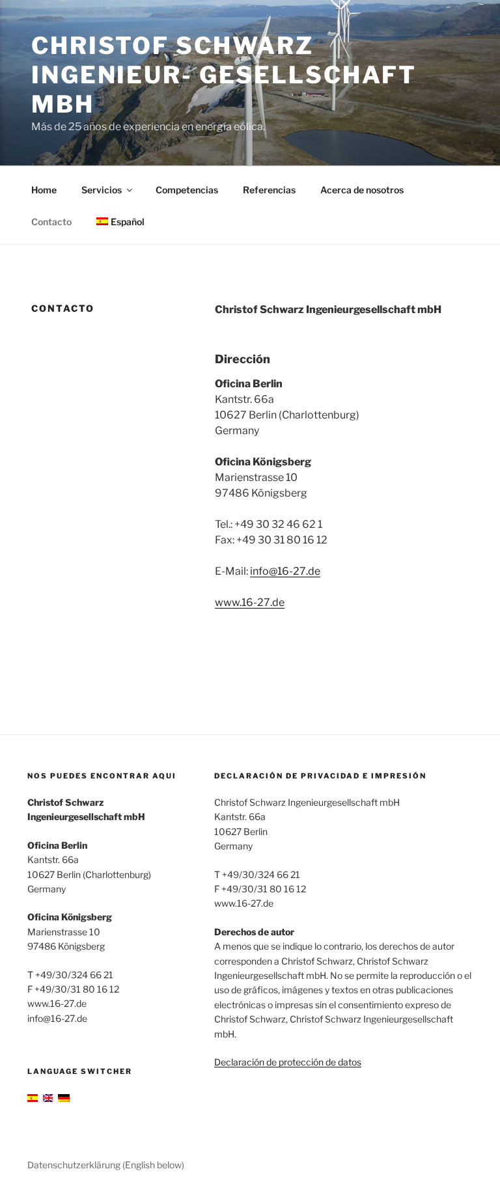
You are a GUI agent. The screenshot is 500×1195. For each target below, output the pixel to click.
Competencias (187, 189)
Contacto (51, 221)
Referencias (269, 189)
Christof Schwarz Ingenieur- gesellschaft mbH (224, 74)
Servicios (101, 189)
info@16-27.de (285, 571)
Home (44, 189)
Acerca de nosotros (362, 189)
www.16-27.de (250, 602)
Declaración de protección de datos (287, 1061)
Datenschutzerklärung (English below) (105, 1164)
